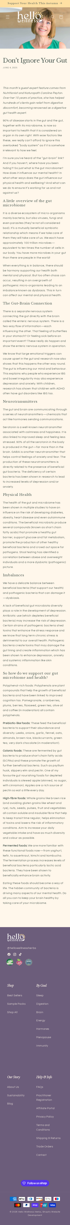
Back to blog (37, 918)
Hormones (42, 1029)
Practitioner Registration (44, 1097)
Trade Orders (44, 1146)
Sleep (39, 995)
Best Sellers (14, 995)
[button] (7, 17)
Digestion (42, 1004)
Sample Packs (16, 1004)
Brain (39, 1012)
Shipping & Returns (48, 1138)
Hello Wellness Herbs (29, 1212)
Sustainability (16, 1095)
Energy (40, 1020)
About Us (13, 1087)
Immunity (42, 1045)
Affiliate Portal (45, 1108)
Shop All (12, 1012)
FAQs (39, 1087)
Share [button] (10, 78)
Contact (41, 1155)
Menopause (43, 1037)
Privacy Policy (45, 1116)
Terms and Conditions (43, 1127)
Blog (10, 1103)
